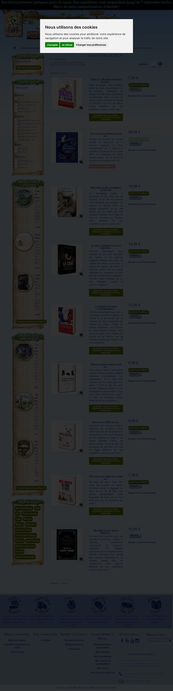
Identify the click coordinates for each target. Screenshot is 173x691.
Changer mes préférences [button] (91, 44)
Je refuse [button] (67, 44)
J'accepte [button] (52, 44)
